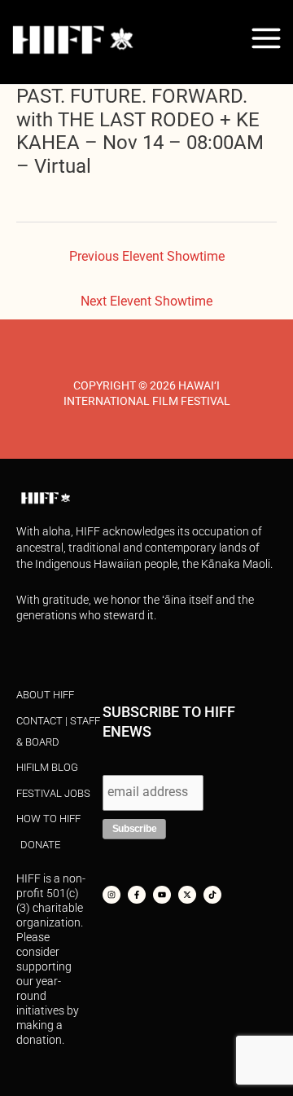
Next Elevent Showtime (146, 301)
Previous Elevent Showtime (147, 256)
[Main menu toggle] (266, 37)
